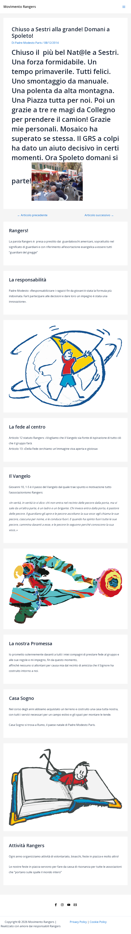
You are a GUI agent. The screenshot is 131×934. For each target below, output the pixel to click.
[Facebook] (55, 904)
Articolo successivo (99, 215)
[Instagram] (62, 904)
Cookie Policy (98, 922)
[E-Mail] (75, 904)
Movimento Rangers (19, 6)
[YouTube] (68, 904)
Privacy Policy (78, 922)
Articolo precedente (32, 215)
